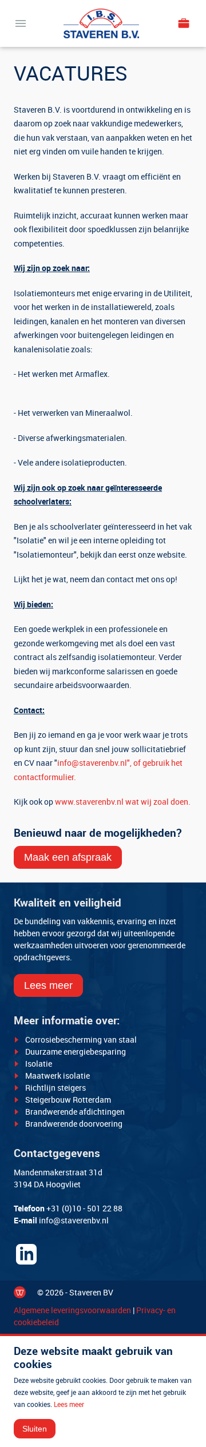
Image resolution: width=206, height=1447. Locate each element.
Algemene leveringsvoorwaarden (72, 1310)
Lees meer (48, 985)
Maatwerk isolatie (57, 1075)
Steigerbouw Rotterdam (68, 1099)
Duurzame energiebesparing (75, 1051)
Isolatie (38, 1063)
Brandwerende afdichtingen (75, 1111)
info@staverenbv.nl (74, 1220)
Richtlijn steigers (55, 1087)
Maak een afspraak (68, 857)
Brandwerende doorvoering (73, 1123)
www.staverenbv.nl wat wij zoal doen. (123, 801)
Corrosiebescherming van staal (81, 1039)
